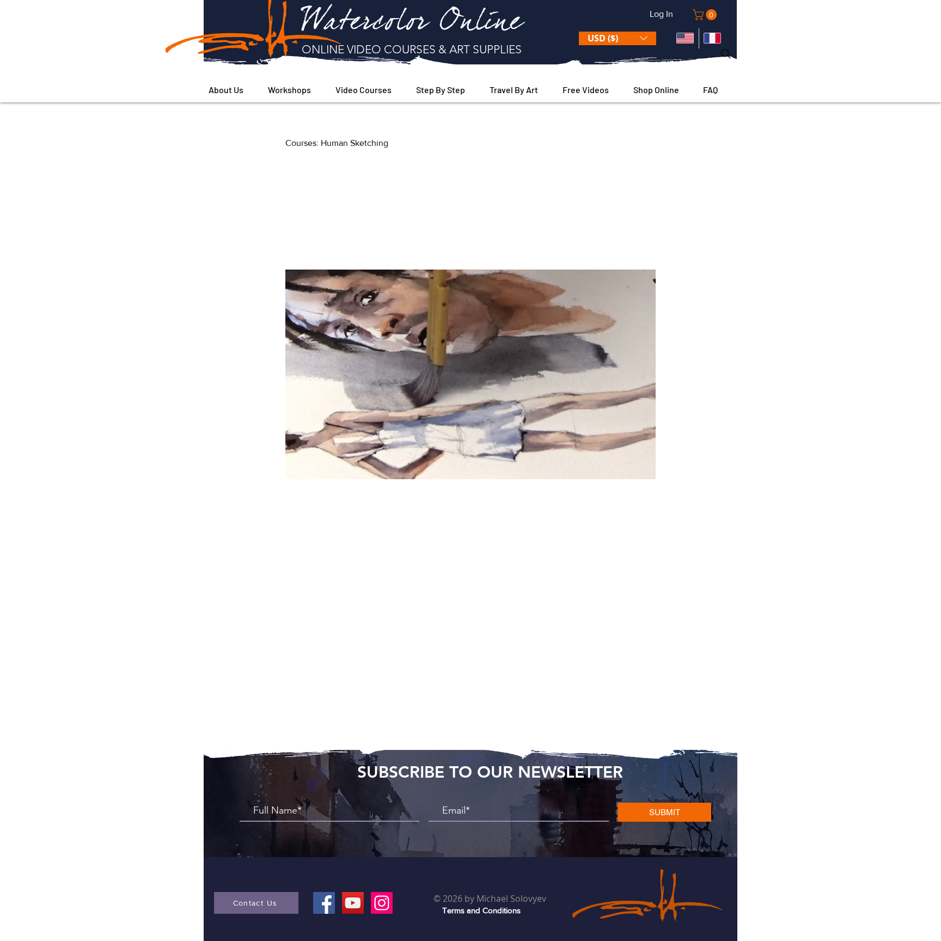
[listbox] (617, 38)
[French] (712, 38)
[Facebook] (324, 903)
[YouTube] (353, 903)
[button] (706, 14)
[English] (685, 38)
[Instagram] (382, 903)
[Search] (725, 53)
